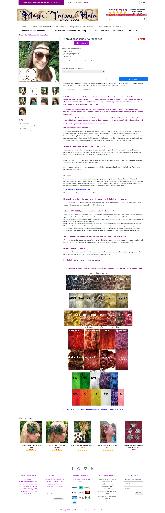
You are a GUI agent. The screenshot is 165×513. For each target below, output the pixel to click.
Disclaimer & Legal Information (107, 491)
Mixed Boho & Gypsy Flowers (108, 445)
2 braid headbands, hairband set (36, 35)
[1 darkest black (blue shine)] (83, 53)
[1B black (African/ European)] (83, 55)
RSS (107, 501)
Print (21, 133)
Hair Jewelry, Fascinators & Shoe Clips (70, 31)
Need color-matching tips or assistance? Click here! (82, 193)
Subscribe (58, 498)
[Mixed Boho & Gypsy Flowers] (108, 431)
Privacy (107, 493)
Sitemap (107, 498)
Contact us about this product (28, 126)
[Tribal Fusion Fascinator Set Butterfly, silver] (134, 431)
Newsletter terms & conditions (107, 496)
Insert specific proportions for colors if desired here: (78, 61)
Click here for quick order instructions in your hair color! (84, 124)
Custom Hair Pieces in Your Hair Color (47, 27)
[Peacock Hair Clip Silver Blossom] (57, 431)
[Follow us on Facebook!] (73, 469)
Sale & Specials (100, 31)
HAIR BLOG (133, 31)
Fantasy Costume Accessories (34, 31)
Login (69, 2)
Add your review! (25, 123)
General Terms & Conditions (107, 489)
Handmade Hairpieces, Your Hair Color (41, 2)
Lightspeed (91, 510)
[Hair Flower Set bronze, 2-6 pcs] (82, 431)
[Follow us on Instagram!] (85, 469)
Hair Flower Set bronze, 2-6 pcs (82, 445)
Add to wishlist (24, 128)
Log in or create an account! (133, 479)
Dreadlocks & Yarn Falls (108, 27)
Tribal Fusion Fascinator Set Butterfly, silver (134, 446)
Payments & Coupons (107, 486)
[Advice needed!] (83, 51)
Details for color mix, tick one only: (73, 68)
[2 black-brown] (83, 57)
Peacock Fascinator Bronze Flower (31, 446)
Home (23, 27)
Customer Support (107, 481)
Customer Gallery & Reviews (107, 479)
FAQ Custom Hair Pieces (81, 27)
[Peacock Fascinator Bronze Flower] (31, 431)
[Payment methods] (74, 487)
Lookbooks (118, 31)
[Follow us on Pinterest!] (78, 469)
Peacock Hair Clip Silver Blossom (56, 446)
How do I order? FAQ (107, 484)
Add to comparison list (26, 131)
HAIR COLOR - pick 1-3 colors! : (72, 48)
